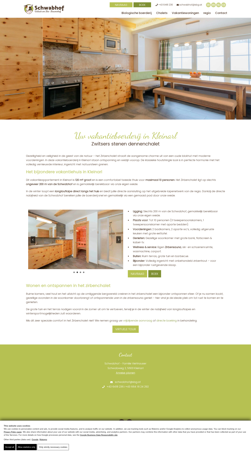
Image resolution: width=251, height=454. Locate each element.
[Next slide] (118, 239)
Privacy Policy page (13, 432)
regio (207, 13)
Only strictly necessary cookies (53, 447)
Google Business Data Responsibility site (99, 435)
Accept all (9, 447)
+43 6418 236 (165, 4)
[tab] (74, 272)
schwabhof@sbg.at (190, 4)
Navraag (121, 5)
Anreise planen (125, 373)
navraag (137, 274)
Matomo (43, 439)
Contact (221, 13)
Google (35, 439)
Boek (142, 5)
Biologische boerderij (137, 13)
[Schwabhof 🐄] (44, 9)
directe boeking (166, 320)
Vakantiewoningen (185, 13)
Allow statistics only (26, 447)
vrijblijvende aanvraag (137, 320)
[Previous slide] (33, 239)
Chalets (161, 13)
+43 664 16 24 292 (137, 386)
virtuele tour (125, 329)
